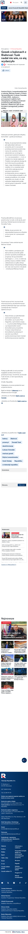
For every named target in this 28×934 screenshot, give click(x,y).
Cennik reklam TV (6, 871)
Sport (3, 855)
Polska (3, 852)
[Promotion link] (14, 16)
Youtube (2, 883)
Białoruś (14, 439)
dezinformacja (7, 446)
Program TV (18, 872)
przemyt (5, 442)
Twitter (8, 883)
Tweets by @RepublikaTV (8, 564)
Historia (3, 846)
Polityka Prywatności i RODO (19, 868)
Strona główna (5, 49)
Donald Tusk (16, 442)
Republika (18, 461)
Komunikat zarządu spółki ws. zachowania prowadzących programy (20, 854)
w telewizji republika (10, 465)
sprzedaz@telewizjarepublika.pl (10, 823)
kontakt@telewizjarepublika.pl (10, 829)
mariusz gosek (7, 453)
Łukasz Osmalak (8, 450)
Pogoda (17, 863)
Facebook (20, 883)
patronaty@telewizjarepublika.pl (10, 834)
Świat (3, 861)
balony (5, 439)
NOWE (4, 8)
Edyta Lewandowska (10, 457)
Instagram (14, 883)
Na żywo (15, 2)
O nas (3, 863)
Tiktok (26, 883)
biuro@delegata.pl (6, 841)
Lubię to (7, 70)
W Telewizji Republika (16, 49)
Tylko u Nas (4, 858)
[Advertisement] (14, 926)
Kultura (3, 849)
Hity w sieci (22, 485)
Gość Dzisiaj (6, 461)
